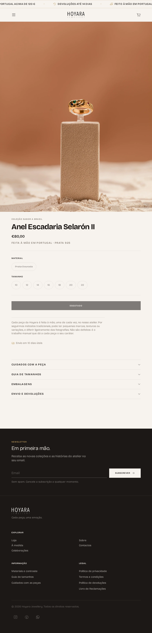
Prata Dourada (24, 266)
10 (16, 285)
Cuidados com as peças (26, 582)
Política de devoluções (92, 582)
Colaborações (19, 550)
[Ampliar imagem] (146, 206)
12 (27, 285)
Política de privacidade (93, 571)
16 (48, 285)
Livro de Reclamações (92, 588)
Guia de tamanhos (22, 576)
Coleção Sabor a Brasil (26, 219)
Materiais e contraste (24, 571)
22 (82, 285)
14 (38, 285)
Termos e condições (91, 576)
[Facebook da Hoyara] (27, 617)
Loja (13, 540)
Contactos (85, 545)
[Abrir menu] (15, 15)
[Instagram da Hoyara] (15, 617)
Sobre (82, 540)
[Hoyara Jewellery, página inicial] (76, 15)
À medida (17, 545)
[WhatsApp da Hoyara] (38, 617)
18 (59, 285)
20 (70, 285)
